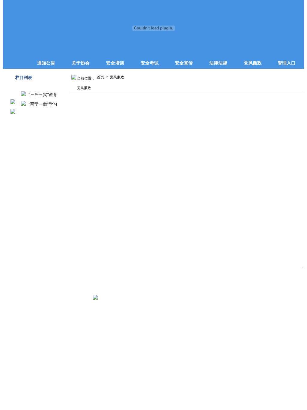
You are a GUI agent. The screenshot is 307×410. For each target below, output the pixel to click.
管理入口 (287, 63)
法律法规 (218, 63)
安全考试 (150, 63)
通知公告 (46, 63)
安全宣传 (184, 63)
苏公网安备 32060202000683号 (124, 298)
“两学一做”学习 (42, 104)
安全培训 (115, 63)
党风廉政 (253, 63)
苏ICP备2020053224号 (72, 298)
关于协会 (81, 63)
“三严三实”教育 (42, 94)
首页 (100, 77)
